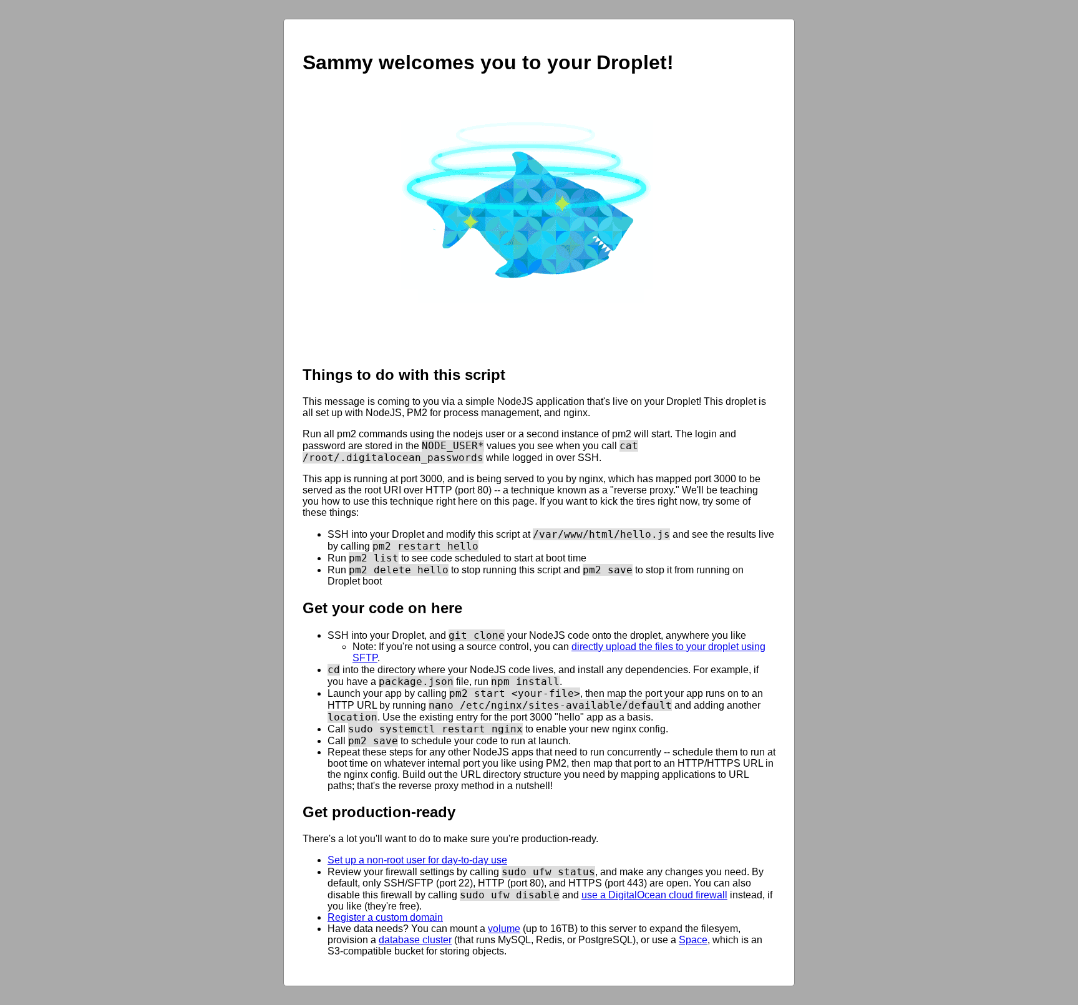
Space (693, 940)
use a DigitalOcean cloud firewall (654, 895)
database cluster (415, 940)
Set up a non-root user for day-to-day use (417, 860)
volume (504, 928)
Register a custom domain (385, 917)
